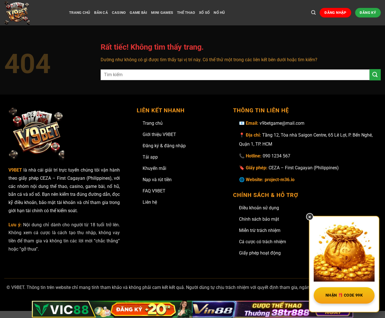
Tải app (150, 157)
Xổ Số (204, 12)
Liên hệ (150, 202)
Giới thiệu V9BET (159, 134)
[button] (313, 12)
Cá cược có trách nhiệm (262, 241)
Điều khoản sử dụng (259, 207)
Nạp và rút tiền (157, 179)
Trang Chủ (79, 12)
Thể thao (186, 12)
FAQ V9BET (154, 191)
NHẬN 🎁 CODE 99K (344, 295)
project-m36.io (280, 179)
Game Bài (138, 12)
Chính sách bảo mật (259, 219)
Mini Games (162, 12)
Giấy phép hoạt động (260, 253)
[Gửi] (375, 74)
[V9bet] (32, 12)
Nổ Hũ (219, 12)
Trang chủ (153, 123)
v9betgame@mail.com (282, 123)
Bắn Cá (101, 12)
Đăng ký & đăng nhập (164, 145)
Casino (119, 12)
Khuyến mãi (154, 168)
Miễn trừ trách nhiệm (259, 230)
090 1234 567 (276, 156)
